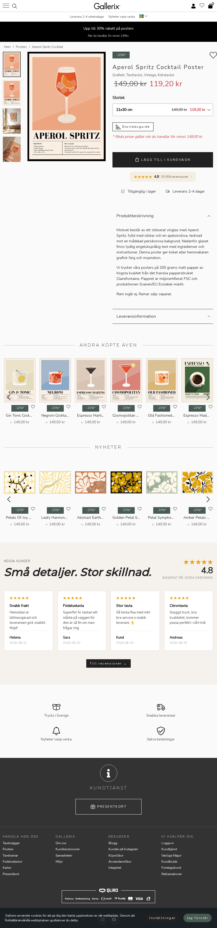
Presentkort (111, 806)
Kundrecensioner (68, 849)
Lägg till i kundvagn (166, 160)
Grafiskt (118, 75)
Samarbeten (64, 855)
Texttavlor (134, 75)
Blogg (112, 843)
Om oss (61, 843)
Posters (8, 849)
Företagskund (171, 868)
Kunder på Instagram (123, 849)
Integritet (114, 868)
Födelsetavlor (12, 861)
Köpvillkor (115, 855)
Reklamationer (171, 874)
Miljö (59, 861)
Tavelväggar (11, 843)
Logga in (167, 843)
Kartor (7, 868)
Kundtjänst (169, 849)
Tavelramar (10, 855)
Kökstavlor (166, 75)
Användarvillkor (119, 861)
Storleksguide (135, 127)
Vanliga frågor (171, 855)
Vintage (150, 75)
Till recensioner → (108, 663)
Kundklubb (169, 861)
